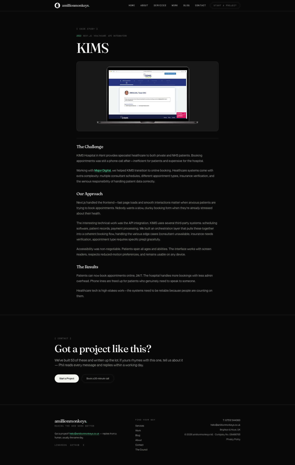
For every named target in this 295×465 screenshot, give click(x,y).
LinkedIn (61, 445)
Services (160, 5)
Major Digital (102, 170)
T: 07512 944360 (231, 420)
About (144, 5)
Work (175, 5)
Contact (200, 5)
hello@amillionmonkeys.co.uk (84, 433)
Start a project (225, 5)
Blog (187, 5)
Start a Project (66, 378)
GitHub (75, 445)
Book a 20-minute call (98, 378)
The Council (141, 449)
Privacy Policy (233, 439)
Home (132, 5)
